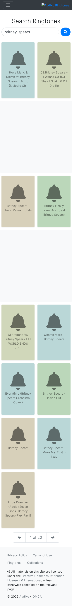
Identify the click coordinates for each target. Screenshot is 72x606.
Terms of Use (42, 555)
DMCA (37, 596)
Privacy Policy (17, 555)
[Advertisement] (36, 137)
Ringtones (14, 562)
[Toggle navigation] (8, 5)
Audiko (24, 596)
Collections (35, 562)
